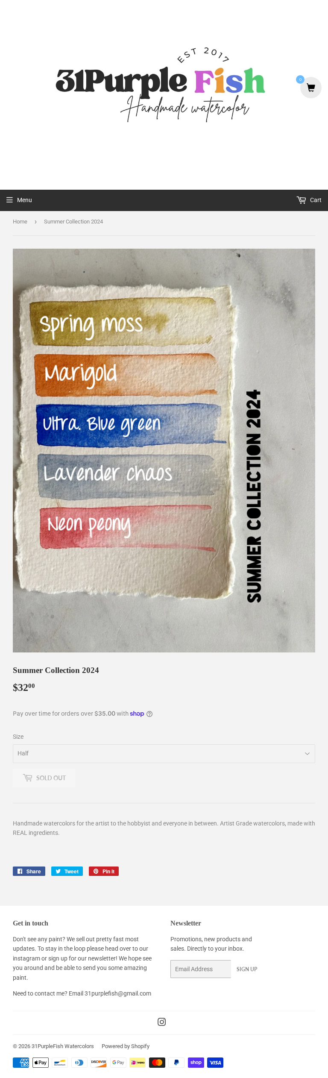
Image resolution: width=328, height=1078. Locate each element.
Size (18, 736)
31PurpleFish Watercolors (63, 1046)
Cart (315, 200)
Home (20, 221)
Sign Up (247, 969)
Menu (24, 200)
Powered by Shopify (125, 1046)
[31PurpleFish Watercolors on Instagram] (162, 1023)
